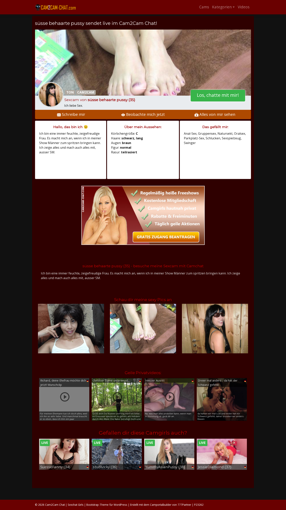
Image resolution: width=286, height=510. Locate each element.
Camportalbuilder (160, 505)
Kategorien (222, 7)
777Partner (184, 505)
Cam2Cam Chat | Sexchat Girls (64, 505)
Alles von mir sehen (216, 114)
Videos (243, 7)
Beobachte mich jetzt (145, 114)
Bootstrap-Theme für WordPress (106, 505)
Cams (204, 7)
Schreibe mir (73, 114)
